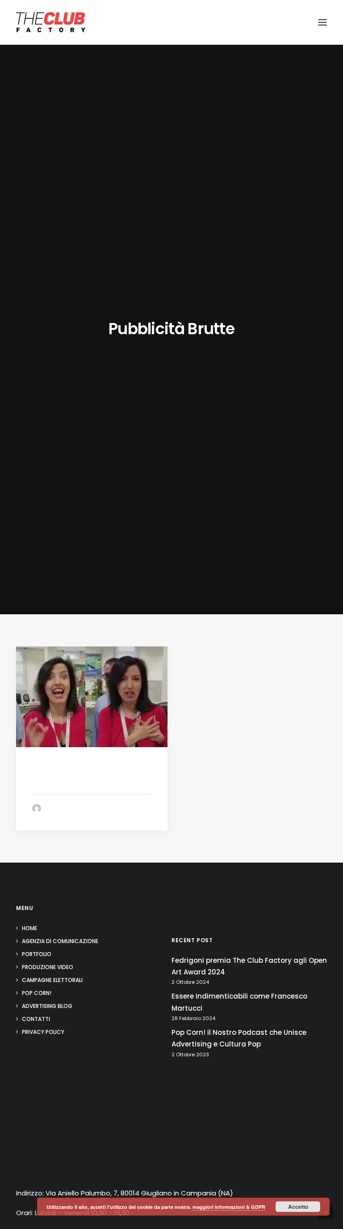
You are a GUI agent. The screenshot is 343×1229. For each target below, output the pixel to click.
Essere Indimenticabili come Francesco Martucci (239, 1001)
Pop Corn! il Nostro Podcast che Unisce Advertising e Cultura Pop (239, 1038)
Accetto (298, 1207)
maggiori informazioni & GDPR (228, 1206)
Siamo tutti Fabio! (65, 781)
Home (29, 928)
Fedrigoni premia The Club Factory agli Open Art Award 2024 (249, 966)
